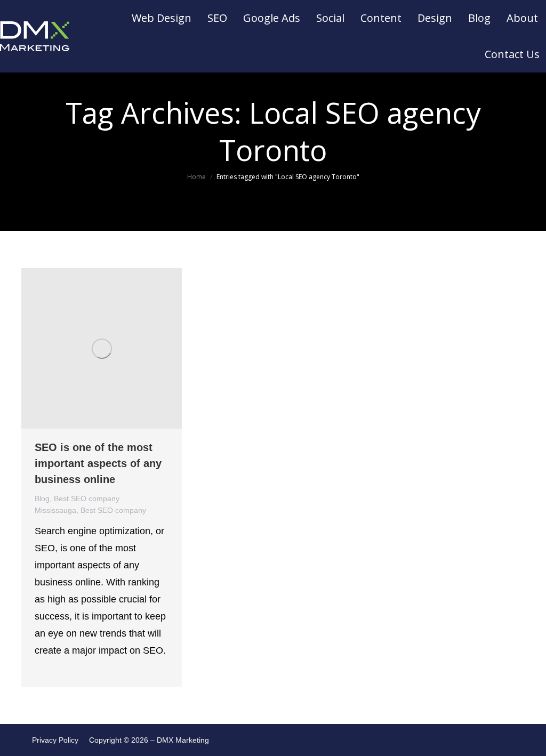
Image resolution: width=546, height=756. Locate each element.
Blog (42, 498)
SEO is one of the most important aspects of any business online (98, 463)
